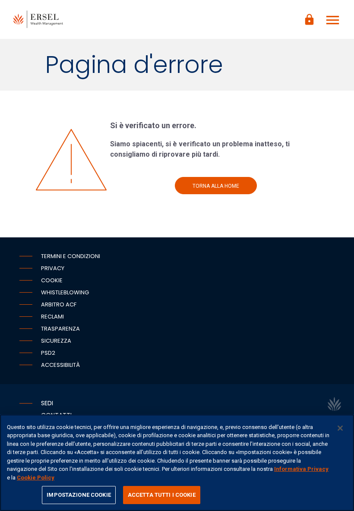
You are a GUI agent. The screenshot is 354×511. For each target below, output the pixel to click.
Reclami (52, 316)
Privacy (52, 268)
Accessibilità (60, 365)
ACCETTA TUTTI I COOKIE (162, 495)
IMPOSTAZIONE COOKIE (79, 495)
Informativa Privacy (301, 469)
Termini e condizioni (70, 256)
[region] (177, 462)
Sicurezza (56, 341)
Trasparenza (60, 329)
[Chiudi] (340, 428)
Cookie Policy (35, 477)
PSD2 (48, 353)
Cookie (52, 280)
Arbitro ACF (58, 304)
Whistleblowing (65, 292)
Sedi (47, 403)
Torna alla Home (216, 186)
